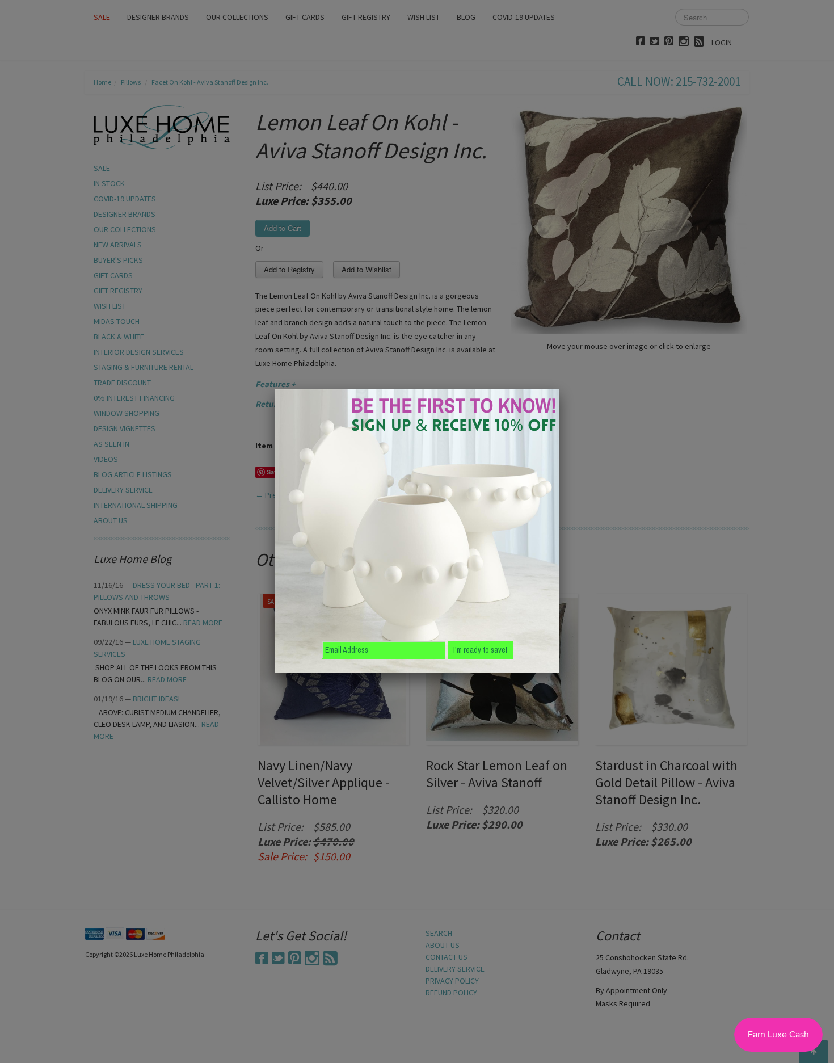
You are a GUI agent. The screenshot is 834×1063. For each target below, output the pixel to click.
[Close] (559, 389)
